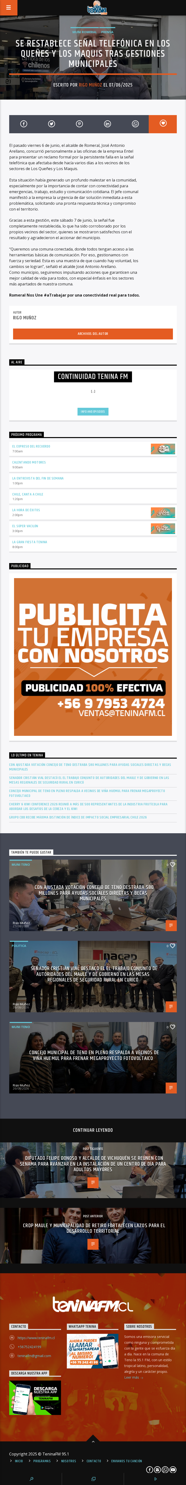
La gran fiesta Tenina (29, 542)
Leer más (132, 1377)
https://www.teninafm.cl (36, 1338)
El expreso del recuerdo (31, 446)
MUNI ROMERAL (84, 32)
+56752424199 (29, 1346)
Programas (42, 1461)
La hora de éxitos (26, 510)
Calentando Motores (29, 462)
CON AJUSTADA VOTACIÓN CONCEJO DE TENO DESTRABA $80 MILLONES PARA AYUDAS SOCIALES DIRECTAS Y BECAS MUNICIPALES (90, 767)
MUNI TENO (21, 864)
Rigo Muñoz (90, 85)
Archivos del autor (93, 334)
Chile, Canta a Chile (27, 494)
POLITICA (19, 945)
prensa (107, 32)
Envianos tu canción (126, 1461)
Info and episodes (93, 411)
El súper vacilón (25, 526)
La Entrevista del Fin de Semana (38, 478)
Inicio (19, 1461)
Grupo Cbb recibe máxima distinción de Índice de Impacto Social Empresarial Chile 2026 (78, 817)
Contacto (94, 1461)
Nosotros (68, 1461)
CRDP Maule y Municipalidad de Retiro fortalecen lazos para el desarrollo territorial (94, 1228)
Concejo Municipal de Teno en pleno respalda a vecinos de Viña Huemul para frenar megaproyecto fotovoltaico (87, 793)
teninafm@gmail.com (34, 1355)
